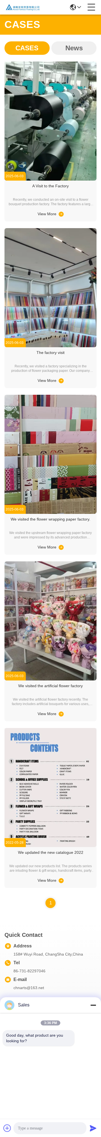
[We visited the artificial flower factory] (50, 679)
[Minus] (93, 1005)
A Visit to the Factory (50, 186)
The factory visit (50, 352)
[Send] (93, 1128)
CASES (26, 48)
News (74, 48)
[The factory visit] (50, 346)
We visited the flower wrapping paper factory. (50, 519)
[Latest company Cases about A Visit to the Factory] (61, 214)
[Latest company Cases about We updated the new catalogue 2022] (61, 880)
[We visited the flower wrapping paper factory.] (50, 512)
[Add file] (7, 1128)
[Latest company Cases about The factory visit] (61, 380)
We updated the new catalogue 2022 (50, 852)
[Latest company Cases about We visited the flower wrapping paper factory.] (61, 547)
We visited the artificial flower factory (50, 686)
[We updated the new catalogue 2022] (50, 845)
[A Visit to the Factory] (50, 179)
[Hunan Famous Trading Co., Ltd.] (23, 7)
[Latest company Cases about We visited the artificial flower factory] (61, 713)
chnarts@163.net (28, 987)
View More (47, 214)
